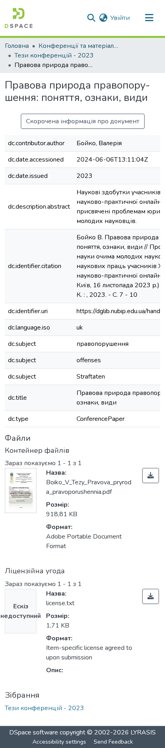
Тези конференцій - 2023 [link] (54, 55)
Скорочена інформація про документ (82, 121)
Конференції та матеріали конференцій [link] (78, 45)
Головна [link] (17, 45)
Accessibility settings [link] (59, 742)
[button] (18, 18)
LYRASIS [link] (143, 732)
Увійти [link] (120, 18)
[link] (150, 475)
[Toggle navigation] (149, 18)
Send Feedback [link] (113, 742)
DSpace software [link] (33, 732)
